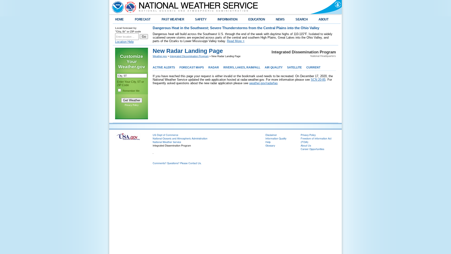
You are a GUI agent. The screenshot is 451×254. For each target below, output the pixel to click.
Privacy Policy (132, 105)
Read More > (236, 41)
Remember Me (131, 90)
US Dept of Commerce (165, 135)
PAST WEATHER (173, 19)
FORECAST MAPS (191, 67)
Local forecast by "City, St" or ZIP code (128, 29)
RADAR (213, 67)
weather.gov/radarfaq (263, 83)
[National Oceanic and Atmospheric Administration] (117, 7)
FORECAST (143, 19)
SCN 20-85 (318, 79)
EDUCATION (256, 19)
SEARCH (301, 19)
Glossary (270, 145)
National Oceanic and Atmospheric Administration (180, 138)
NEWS (280, 19)
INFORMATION (227, 19)
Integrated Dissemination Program (189, 56)
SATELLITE (294, 67)
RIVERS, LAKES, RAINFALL (241, 67)
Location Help (124, 42)
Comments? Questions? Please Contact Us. (177, 163)
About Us (306, 145)
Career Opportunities (312, 149)
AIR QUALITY (274, 67)
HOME (119, 19)
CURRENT (313, 67)
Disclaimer (271, 135)
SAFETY (200, 19)
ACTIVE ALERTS (164, 67)
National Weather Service (167, 142)
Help (268, 142)
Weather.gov (160, 56)
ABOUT (323, 19)
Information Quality (275, 138)
